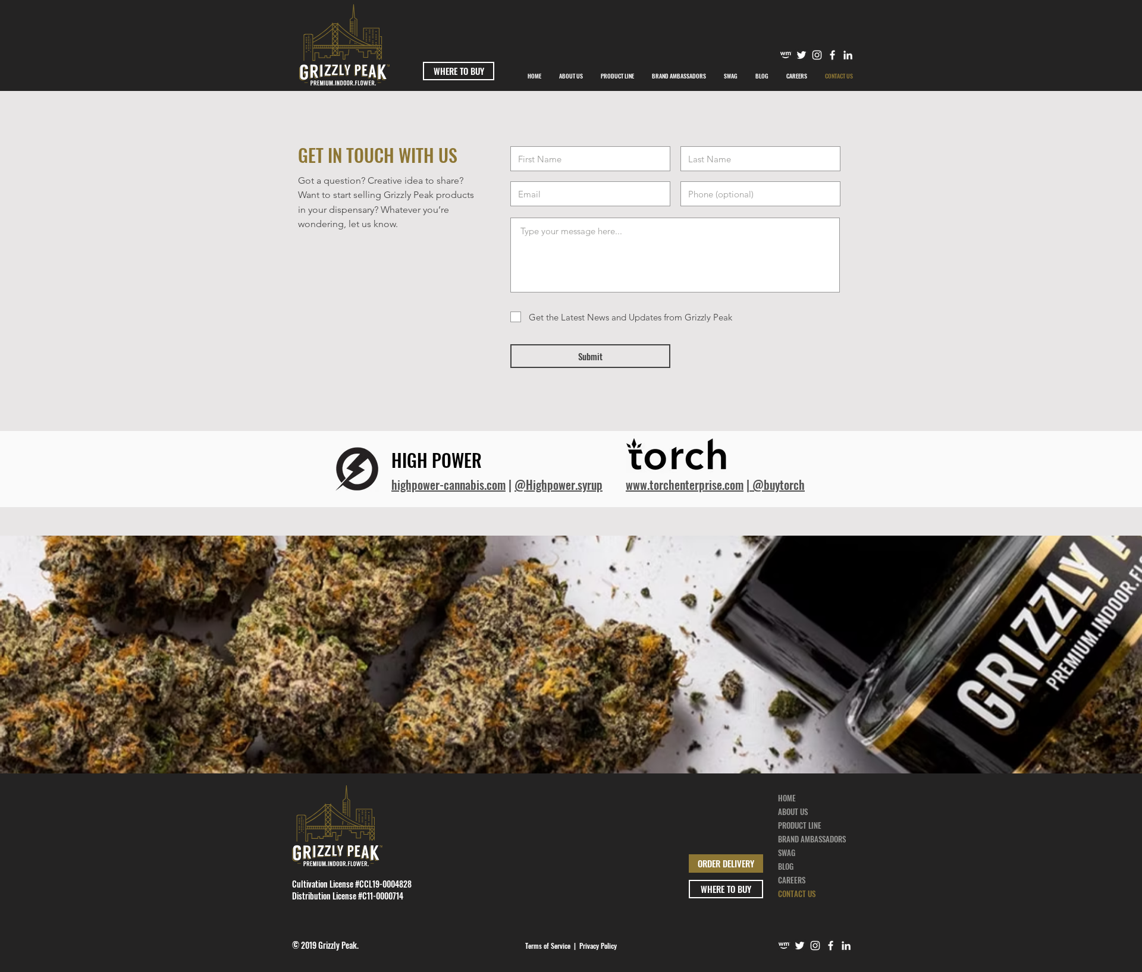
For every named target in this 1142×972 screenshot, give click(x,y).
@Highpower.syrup (558, 484)
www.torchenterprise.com (684, 484)
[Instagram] (817, 55)
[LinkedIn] (846, 945)
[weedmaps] (786, 55)
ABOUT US (793, 811)
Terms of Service (547, 945)
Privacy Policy (598, 945)
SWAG (786, 852)
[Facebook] (832, 55)
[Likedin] (848, 55)
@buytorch (777, 484)
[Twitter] (801, 55)
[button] (679, 76)
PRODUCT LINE (799, 825)
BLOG (785, 866)
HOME (787, 798)
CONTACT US (796, 893)
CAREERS (791, 880)
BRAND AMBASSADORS (812, 839)
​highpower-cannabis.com (448, 484)
